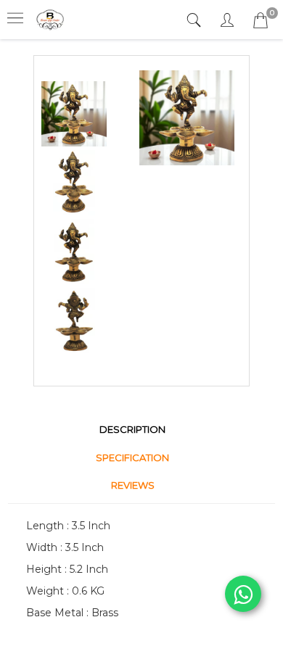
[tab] (195, 20)
